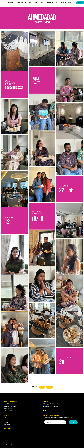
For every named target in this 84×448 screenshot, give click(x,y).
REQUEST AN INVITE (7, 428)
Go (73, 422)
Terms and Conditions (9, 420)
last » (49, 387)
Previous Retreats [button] (32, 2)
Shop (56, 2)
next (42, 387)
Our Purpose (10, 2)
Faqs (5, 417)
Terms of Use (7, 422)
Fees (42, 2)
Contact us (71, 2)
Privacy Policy (7, 424)
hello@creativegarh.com (51, 406)
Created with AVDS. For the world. (71, 444)
